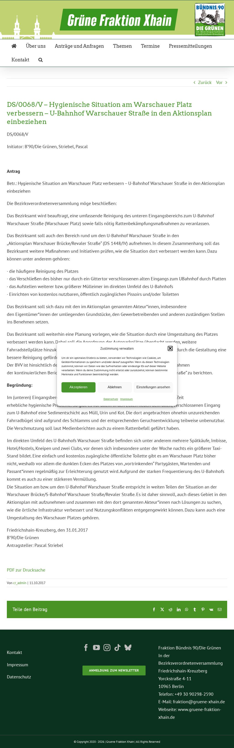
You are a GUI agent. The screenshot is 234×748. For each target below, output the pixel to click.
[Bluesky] (128, 647)
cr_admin (19, 583)
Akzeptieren (78, 387)
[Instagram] (107, 647)
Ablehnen (115, 387)
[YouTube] (96, 647)
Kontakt (14, 652)
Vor (219, 82)
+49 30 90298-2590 (194, 694)
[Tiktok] (117, 647)
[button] (170, 348)
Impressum (126, 399)
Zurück (205, 82)
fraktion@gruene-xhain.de (199, 702)
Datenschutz (111, 399)
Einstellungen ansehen (153, 387)
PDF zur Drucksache (26, 570)
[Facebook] (85, 647)
